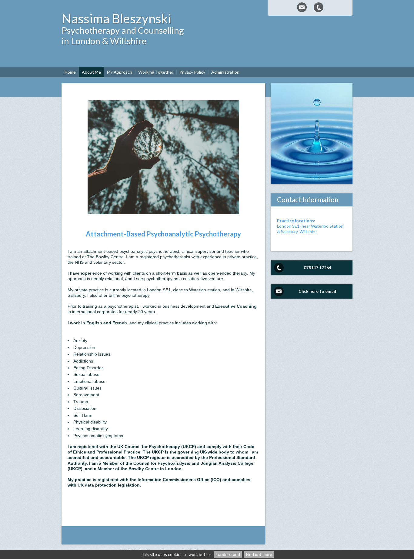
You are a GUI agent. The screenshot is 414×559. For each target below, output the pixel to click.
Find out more (259, 554)
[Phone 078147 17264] (318, 7)
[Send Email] (302, 7)
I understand (227, 554)
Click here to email (317, 291)
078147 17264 (317, 267)
